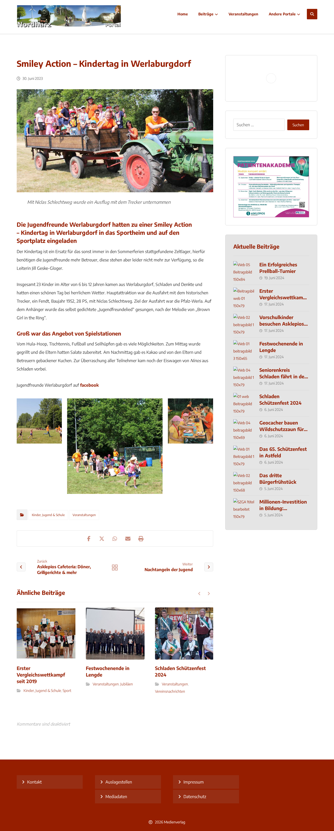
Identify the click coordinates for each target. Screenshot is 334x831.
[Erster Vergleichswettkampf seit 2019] (243, 298)
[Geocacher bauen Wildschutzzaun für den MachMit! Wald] (243, 429)
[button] (312, 14)
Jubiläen (126, 684)
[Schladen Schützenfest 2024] (243, 403)
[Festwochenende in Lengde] (243, 350)
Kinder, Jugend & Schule (48, 515)
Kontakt (34, 782)
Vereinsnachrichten (170, 691)
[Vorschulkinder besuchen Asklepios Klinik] (243, 324)
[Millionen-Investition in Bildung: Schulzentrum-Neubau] (243, 508)
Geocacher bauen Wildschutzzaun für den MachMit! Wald (281, 429)
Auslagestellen (118, 782)
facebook (89, 385)
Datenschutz (194, 796)
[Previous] (199, 593)
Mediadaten (116, 796)
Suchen (298, 125)
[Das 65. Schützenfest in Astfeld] (243, 456)
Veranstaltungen (84, 515)
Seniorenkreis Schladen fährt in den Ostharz (283, 376)
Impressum (193, 782)
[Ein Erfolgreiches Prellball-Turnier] (243, 271)
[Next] (208, 593)
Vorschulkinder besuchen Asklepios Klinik (281, 323)
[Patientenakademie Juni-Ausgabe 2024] (271, 186)
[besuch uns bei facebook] (284, 779)
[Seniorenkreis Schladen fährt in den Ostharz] (243, 377)
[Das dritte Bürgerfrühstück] (243, 482)
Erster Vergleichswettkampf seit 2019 (283, 297)
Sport (67, 690)
